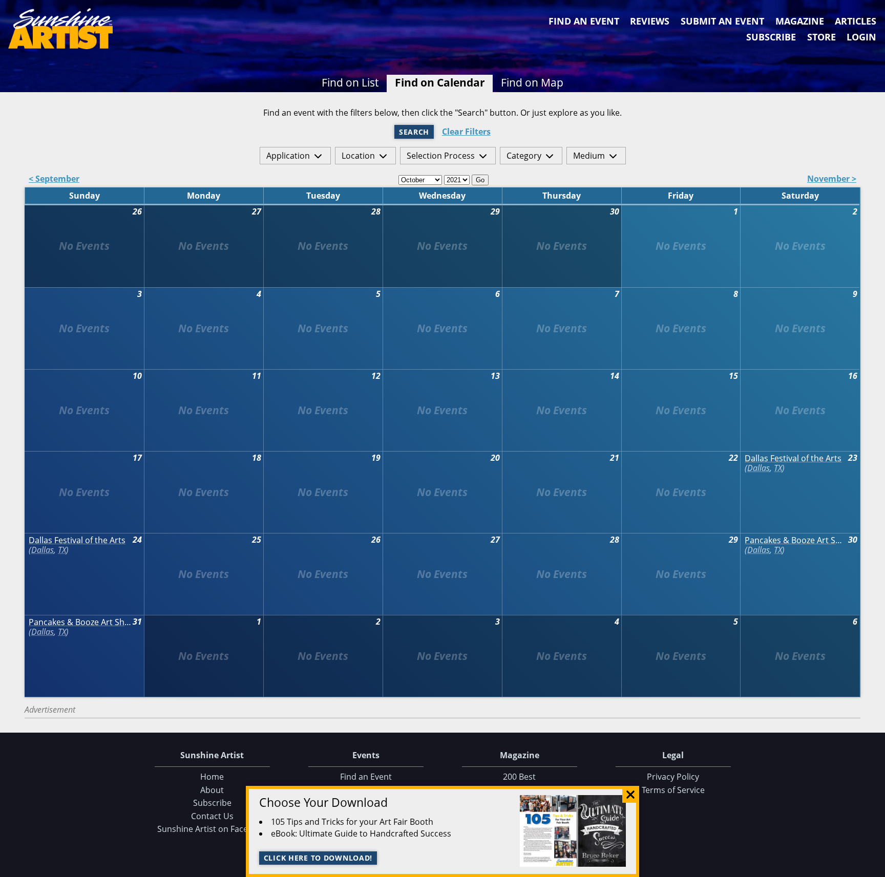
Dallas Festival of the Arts (793, 458)
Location (358, 156)
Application (288, 156)
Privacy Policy (673, 776)
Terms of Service (673, 790)
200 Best (519, 776)
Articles (855, 21)
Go (480, 180)
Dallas (758, 468)
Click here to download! (318, 858)
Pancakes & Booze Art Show (796, 540)
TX (778, 468)
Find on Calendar (440, 82)
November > (831, 179)
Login (861, 37)
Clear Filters (466, 132)
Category (524, 156)
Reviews (649, 21)
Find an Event (584, 21)
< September (54, 179)
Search (414, 132)
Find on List (350, 82)
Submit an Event (722, 21)
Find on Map (532, 82)
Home (212, 776)
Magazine (799, 21)
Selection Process (441, 156)
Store (821, 37)
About (212, 790)
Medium (589, 156)
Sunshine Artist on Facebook (212, 829)
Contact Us (212, 816)
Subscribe (771, 37)
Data (873, 867)
